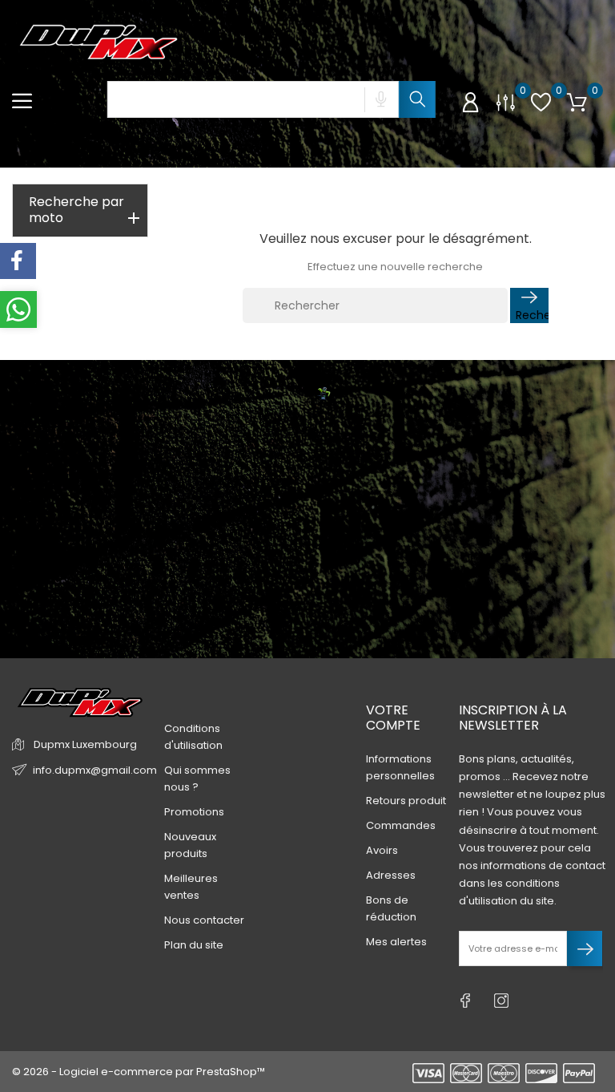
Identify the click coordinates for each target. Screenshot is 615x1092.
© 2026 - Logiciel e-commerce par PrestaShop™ (138, 1071)
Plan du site (193, 944)
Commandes (401, 825)
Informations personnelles (400, 767)
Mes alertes (396, 941)
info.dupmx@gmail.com (95, 770)
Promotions (194, 811)
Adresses (391, 875)
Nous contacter (204, 920)
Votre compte (393, 717)
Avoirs (382, 850)
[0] (505, 102)
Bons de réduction (391, 908)
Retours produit (406, 800)
